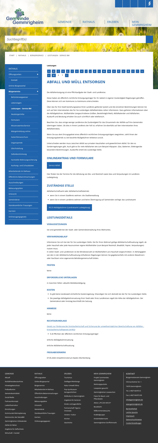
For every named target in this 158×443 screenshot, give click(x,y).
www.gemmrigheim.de (134, 404)
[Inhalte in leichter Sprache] (118, 3)
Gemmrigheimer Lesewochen (104, 392)
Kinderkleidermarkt (101, 419)
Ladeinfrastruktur (11, 405)
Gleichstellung (17, 148)
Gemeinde (64, 22)
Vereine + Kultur (70, 415)
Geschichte (68, 423)
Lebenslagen (16, 103)
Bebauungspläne (16, 188)
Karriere (12, 211)
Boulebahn (98, 407)
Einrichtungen (10, 409)
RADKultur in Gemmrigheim (74, 396)
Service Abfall (54, 165)
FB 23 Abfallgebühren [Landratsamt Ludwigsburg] (69, 207)
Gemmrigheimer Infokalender (16, 421)
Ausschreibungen (16, 182)
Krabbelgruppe (99, 415)
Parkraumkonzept (11, 401)
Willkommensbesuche (102, 411)
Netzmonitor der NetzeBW (14, 417)
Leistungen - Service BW (58, 55)
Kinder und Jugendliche (72, 404)
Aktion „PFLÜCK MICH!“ (102, 403)
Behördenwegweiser (19, 97)
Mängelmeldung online (20, 131)
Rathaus (89, 22)
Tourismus (68, 378)
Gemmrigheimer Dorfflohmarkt (105, 423)
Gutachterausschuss (19, 137)
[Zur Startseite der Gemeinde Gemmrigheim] (29, 16)
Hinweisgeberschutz (12, 385)
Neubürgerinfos (17, 114)
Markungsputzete (100, 384)
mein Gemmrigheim (141, 23)
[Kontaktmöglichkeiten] (134, 3)
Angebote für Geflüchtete (14, 429)
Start (11, 55)
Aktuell (7, 378)
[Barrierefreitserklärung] (126, 3)
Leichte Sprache (132, 412)
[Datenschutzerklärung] (141, 3)
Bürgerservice (37, 55)
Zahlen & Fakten (11, 425)
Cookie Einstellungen (133, 423)
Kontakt (14, 80)
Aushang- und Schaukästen (22, 165)
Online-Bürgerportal (17, 86)
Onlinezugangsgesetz (17, 217)
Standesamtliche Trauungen (20, 205)
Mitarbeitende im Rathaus (19, 171)
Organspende (16, 143)
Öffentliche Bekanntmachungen (22, 177)
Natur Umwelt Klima (71, 385)
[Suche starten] (149, 39)
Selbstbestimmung (19, 154)
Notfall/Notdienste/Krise (14, 381)
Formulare (15, 120)
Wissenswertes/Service (20, 125)
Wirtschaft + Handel (12, 433)
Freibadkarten (10, 389)
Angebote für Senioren (72, 400)
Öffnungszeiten (15, 74)
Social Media (9, 397)
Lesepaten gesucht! (101, 388)
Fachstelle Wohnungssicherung (24, 160)
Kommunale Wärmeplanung (15, 413)
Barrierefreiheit (131, 409)
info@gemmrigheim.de (134, 400)
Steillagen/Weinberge (72, 381)
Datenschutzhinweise (134, 419)
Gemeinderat (14, 199)
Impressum (130, 416)
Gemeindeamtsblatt (12, 393)
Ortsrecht (13, 194)
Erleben (113, 22)
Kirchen (67, 419)
